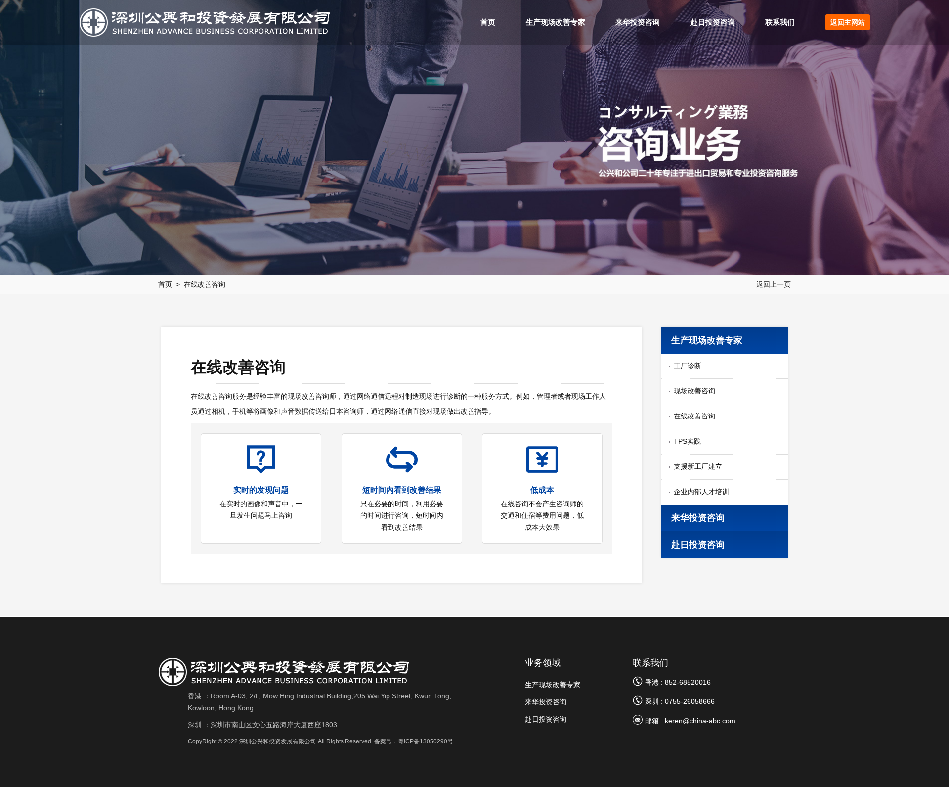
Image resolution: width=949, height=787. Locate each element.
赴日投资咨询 (712, 22)
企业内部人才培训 (701, 492)
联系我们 (780, 22)
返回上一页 (773, 284)
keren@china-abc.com (700, 721)
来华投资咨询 (637, 22)
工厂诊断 (687, 366)
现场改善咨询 (694, 391)
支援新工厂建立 (698, 466)
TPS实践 (687, 441)
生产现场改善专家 (555, 22)
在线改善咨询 (204, 284)
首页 (487, 22)
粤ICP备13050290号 (425, 741)
